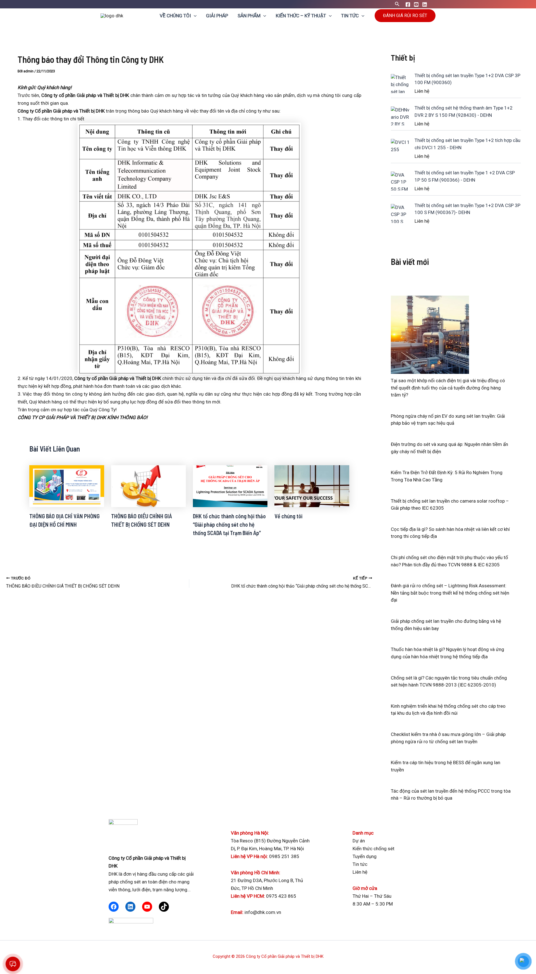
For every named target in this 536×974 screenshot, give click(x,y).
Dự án (359, 841)
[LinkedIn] (130, 907)
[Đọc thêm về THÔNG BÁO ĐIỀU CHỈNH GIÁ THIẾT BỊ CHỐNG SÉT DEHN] (148, 485)
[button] (397, 4)
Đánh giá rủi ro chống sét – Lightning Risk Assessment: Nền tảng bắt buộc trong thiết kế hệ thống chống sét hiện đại (450, 593)
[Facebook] (407, 4)
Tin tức (360, 864)
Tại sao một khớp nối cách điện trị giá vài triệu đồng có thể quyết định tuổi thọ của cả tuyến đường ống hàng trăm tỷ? (448, 388)
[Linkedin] (424, 4)
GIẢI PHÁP (217, 15)
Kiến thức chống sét (373, 848)
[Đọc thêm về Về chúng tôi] (311, 485)
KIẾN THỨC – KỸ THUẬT (301, 15)
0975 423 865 (281, 896)
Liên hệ (360, 872)
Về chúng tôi (288, 516)
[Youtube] (416, 4)
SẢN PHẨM (249, 15)
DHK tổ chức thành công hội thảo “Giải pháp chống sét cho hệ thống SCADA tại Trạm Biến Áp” (229, 524)
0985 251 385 (284, 856)
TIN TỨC (350, 15)
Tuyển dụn (363, 856)
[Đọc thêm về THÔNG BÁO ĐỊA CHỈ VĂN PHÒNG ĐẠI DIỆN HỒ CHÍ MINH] (66, 485)
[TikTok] (164, 907)
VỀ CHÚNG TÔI (175, 15)
